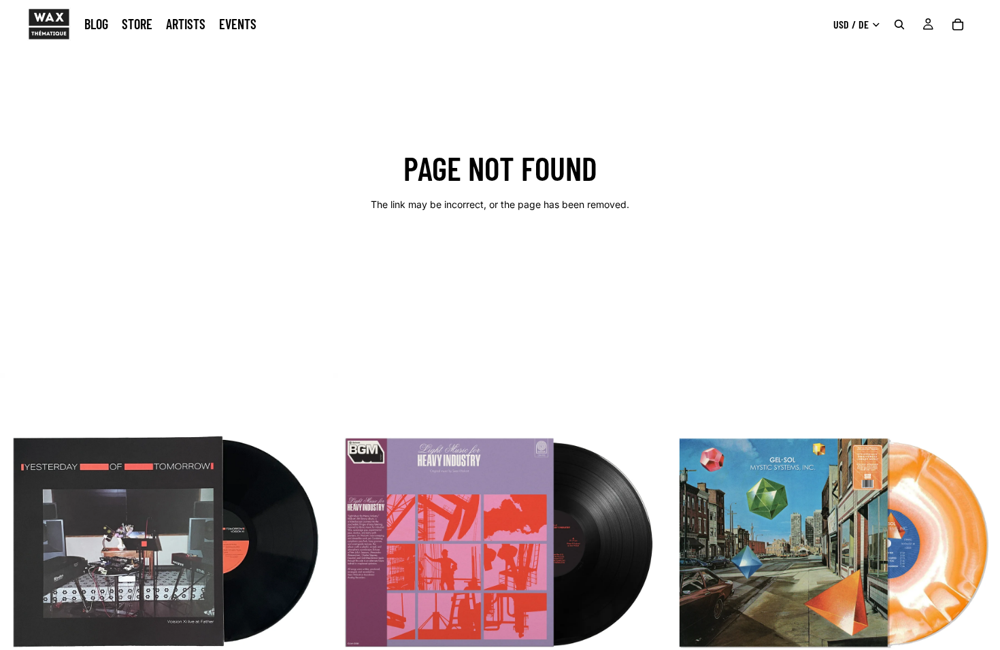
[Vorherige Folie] (20, 540)
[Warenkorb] (958, 24)
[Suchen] (899, 24)
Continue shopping (500, 252)
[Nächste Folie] (312, 540)
